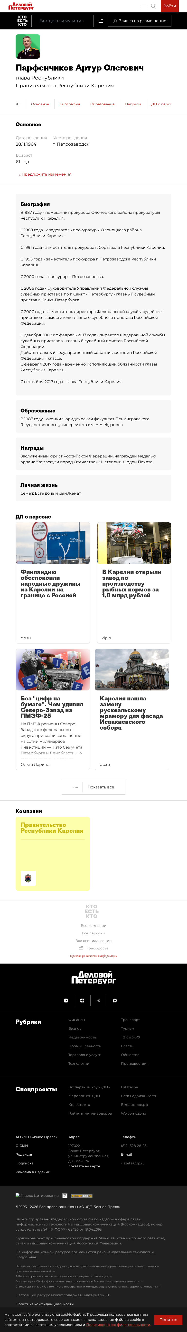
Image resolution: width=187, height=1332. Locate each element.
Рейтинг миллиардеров (90, 1113)
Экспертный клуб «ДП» (89, 1087)
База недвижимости (139, 1096)
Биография (70, 104)
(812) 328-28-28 (134, 1146)
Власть (127, 1046)
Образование (102, 104)
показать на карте (84, 1166)
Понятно (168, 1319)
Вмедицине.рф (134, 1104)
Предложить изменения (46, 174)
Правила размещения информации (93, 956)
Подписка (24, 1163)
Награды (133, 104)
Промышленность (84, 1046)
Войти (169, 6)
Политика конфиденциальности (45, 1304)
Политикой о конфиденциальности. (118, 1325)
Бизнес (74, 1028)
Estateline (129, 1087)
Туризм (127, 1028)
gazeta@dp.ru (133, 1163)
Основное (40, 104)
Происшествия (135, 1063)
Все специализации (93, 941)
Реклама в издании (33, 1172)
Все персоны (93, 933)
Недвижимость (82, 1037)
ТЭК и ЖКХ (130, 1037)
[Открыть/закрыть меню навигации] (144, 6)
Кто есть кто (79, 1104)
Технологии (78, 1063)
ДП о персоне (164, 104)
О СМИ (22, 1146)
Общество (130, 1055)
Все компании (93, 925)
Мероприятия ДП (84, 1096)
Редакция (24, 1154)
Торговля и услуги (85, 1055)
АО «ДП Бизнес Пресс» (36, 1137)
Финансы (76, 1020)
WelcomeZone (133, 1113)
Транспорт (130, 1020)
